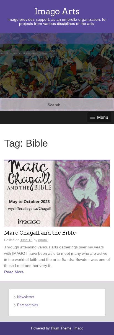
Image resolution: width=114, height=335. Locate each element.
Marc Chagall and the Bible (40, 233)
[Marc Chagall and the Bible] (57, 193)
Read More (14, 272)
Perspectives (27, 305)
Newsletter (25, 297)
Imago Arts (57, 11)
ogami (43, 240)
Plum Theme (61, 328)
